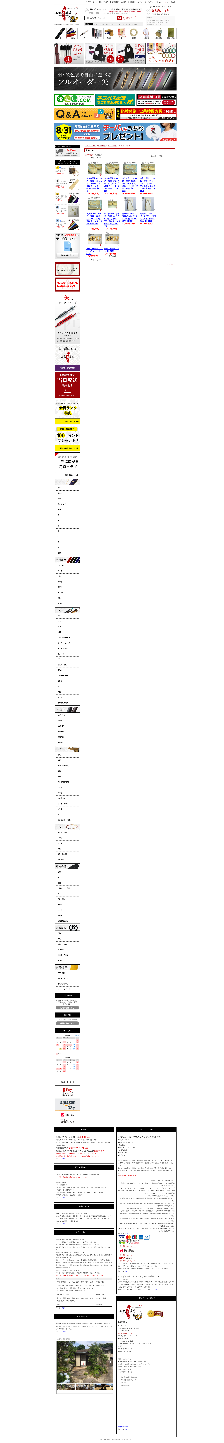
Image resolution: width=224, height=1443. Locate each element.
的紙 (59, 939)
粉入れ (60, 814)
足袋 (107, 24)
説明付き (89, 155)
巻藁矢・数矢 (62, 665)
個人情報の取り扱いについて (130, 1377)
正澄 (59, 776)
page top (169, 264)
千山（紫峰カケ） (64, 765)
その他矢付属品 (63, 703)
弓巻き (60, 582)
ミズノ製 (61, 726)
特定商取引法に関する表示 (129, 1380)
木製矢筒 (61, 737)
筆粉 (59, 598)
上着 (59, 872)
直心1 (59, 493)
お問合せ (133, 2)
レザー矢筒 (61, 715)
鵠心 (59, 509)
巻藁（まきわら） (64, 944)
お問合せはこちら (67, 1008)
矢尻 (59, 692)
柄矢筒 (60, 720)
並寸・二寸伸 (62, 832)
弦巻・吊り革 (62, 854)
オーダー (118, 24)
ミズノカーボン (63, 648)
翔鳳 (59, 755)
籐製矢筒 (61, 731)
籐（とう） (61, 592)
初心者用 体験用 (63, 782)
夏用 (95, 24)
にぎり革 (61, 565)
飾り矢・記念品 (63, 978)
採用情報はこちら (67, 1023)
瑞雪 (59, 553)
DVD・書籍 (61, 973)
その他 (60, 603)
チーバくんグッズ (64, 989)
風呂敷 (60, 915)
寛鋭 (59, 760)
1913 (59, 616)
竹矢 (59, 659)
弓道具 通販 (90, 146)
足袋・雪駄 (61, 899)
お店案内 (123, 1383)
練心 (59, 488)
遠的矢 (60, 670)
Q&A (95, 2)
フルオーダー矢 (63, 675)
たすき (60, 910)
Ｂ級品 (60, 681)
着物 (59, 883)
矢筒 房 (60, 742)
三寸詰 (60, 838)
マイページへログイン (146, 2)
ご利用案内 (104, 2)
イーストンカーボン (64, 643)
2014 (59, 621)
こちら (87, 1153)
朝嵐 (59, 771)
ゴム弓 (112, 24)
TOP (89, 2)
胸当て (60, 904)
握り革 (128, 24)
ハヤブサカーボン (64, 637)
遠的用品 (61, 949)
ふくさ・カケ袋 (63, 804)
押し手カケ (61, 798)
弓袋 (59, 576)
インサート (61, 697)
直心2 (59, 498)
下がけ (60, 793)
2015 (59, 627)
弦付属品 (61, 859)
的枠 (59, 933)
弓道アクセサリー (64, 984)
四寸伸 (60, 843)
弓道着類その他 (63, 921)
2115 (59, 632)
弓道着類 (102, 146)
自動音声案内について (125, 1333)
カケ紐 (60, 787)
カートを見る (171, 2)
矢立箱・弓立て (63, 955)
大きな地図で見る (124, 1426)
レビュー (160, 2)
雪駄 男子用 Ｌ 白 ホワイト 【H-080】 (94, 251)
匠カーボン (61, 654)
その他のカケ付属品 (64, 820)
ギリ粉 (134, 24)
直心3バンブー (63, 504)
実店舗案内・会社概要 (119, 2)
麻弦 (59, 849)
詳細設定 (129, 18)
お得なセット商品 (64, 888)
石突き (60, 587)
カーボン (101, 24)
